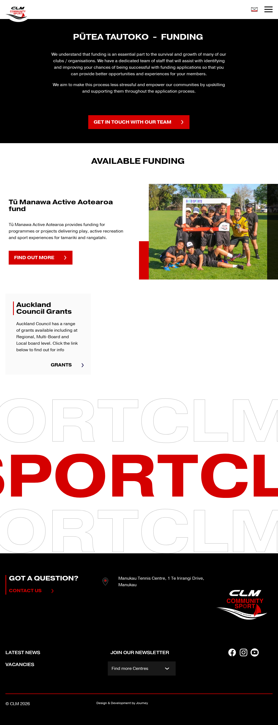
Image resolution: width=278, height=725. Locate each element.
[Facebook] (232, 663)
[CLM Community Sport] (34, 13)
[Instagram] (243, 663)
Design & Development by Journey (122, 703)
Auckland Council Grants (48, 334)
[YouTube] (255, 663)
